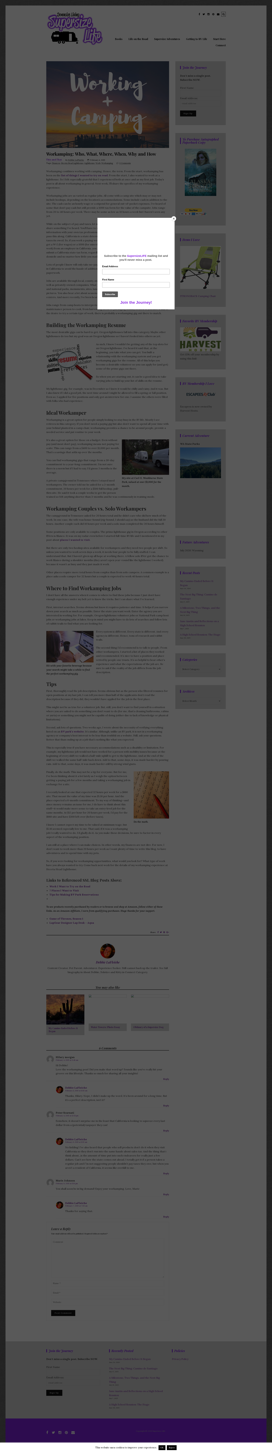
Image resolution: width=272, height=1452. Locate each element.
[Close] (173, 218)
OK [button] (162, 1447)
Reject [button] (172, 1447)
